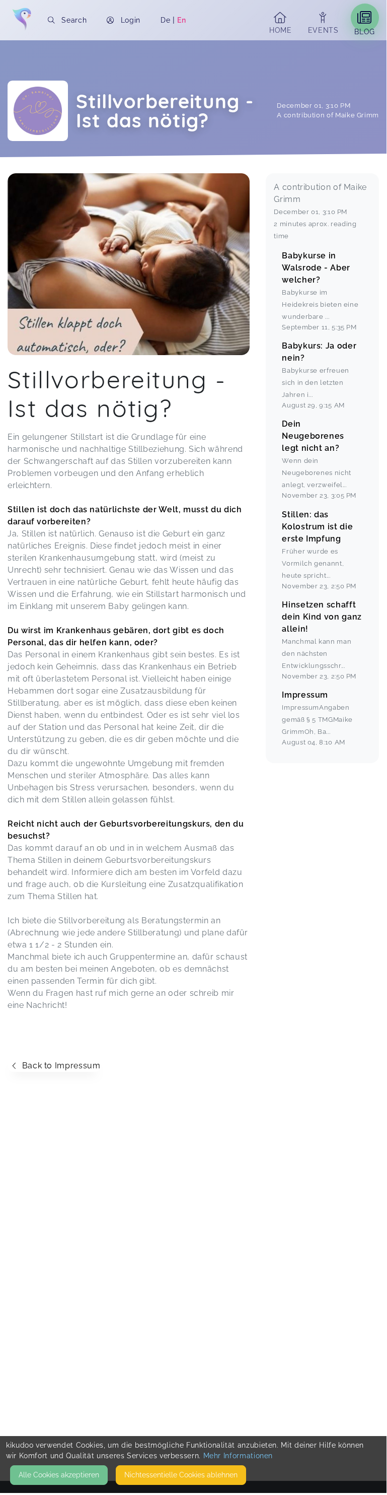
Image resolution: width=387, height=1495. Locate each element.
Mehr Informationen (238, 1456)
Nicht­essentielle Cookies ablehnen (181, 1475)
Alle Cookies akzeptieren (59, 1475)
